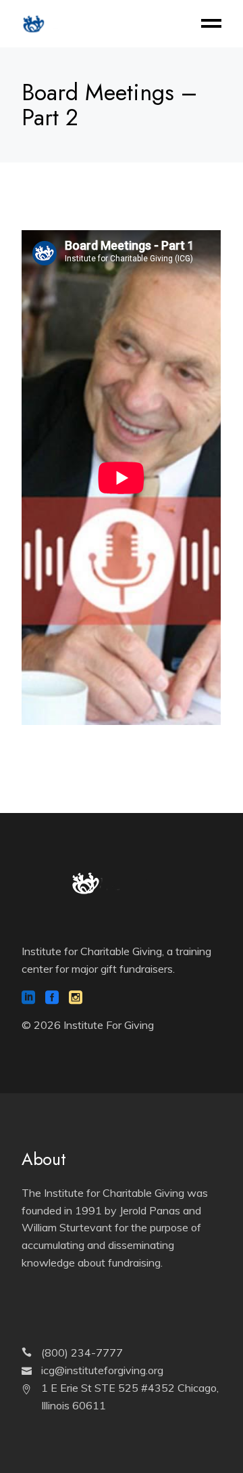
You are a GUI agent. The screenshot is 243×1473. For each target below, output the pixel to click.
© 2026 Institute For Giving (88, 1025)
